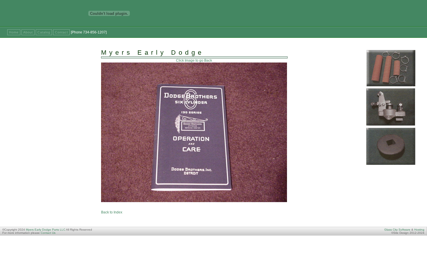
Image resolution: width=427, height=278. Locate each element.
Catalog (43, 32)
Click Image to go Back (194, 60)
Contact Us (48, 232)
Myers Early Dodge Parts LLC (45, 229)
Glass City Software (397, 229)
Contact (61, 32)
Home (14, 32)
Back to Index (111, 212)
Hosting (419, 229)
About (28, 32)
